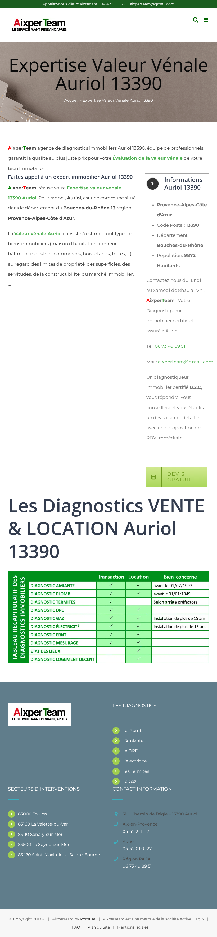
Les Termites (136, 771)
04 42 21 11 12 (136, 831)
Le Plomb (133, 730)
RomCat (88, 919)
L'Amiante (133, 740)
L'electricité (135, 761)
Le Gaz (129, 781)
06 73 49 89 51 (170, 346)
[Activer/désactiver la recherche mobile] (195, 20)
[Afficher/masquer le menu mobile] (206, 20)
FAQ (76, 927)
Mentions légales (132, 927)
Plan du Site (99, 927)
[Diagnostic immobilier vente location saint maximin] (108, 573)
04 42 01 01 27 (137, 848)
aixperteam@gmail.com (152, 4)
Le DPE (130, 750)
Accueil (71, 100)
